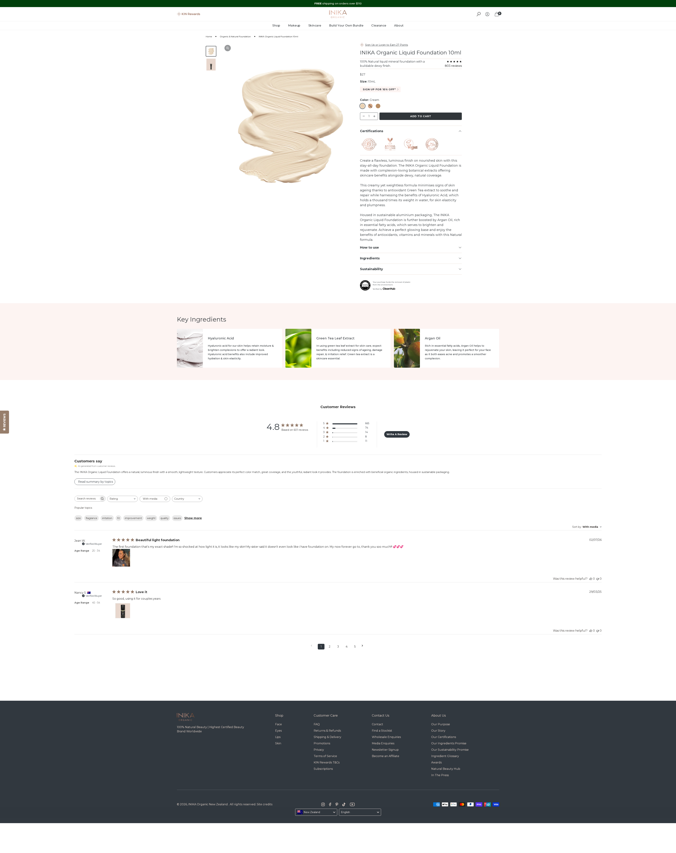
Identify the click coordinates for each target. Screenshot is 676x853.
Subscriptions (323, 768)
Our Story (438, 730)
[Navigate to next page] (363, 646)
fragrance (91, 518)
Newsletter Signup (385, 749)
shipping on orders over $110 (338, 3)
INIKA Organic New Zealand (208, 804)
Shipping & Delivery (327, 737)
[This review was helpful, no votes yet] (591, 578)
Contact (377, 724)
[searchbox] (87, 498)
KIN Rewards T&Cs (327, 762)
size (78, 518)
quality (164, 518)
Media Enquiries (383, 743)
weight (151, 518)
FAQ (317, 724)
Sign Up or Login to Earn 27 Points (386, 44)
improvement (133, 518)
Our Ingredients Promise (448, 743)
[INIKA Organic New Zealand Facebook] (330, 804)
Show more (193, 518)
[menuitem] (276, 25)
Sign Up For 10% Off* (379, 89)
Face (278, 724)
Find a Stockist (382, 730)
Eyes (278, 730)
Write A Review (397, 434)
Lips (277, 737)
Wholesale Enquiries (386, 737)
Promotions (322, 743)
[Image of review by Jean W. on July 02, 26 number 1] (121, 558)
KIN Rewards (191, 14)
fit (118, 518)
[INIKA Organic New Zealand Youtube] (352, 804)
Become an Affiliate (385, 756)
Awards (436, 762)
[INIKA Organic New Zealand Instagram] (323, 804)
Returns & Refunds (327, 730)
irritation (107, 518)
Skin (278, 743)
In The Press (440, 775)
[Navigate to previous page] (312, 646)
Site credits (264, 804)
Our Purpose (440, 724)
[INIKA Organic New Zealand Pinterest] (336, 804)
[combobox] (122, 499)
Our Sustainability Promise (450, 749)
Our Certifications (443, 737)
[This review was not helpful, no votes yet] (597, 578)
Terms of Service (325, 756)
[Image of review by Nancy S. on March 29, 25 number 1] (121, 610)
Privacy (319, 749)
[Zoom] (227, 48)
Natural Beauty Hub (445, 768)
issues (177, 518)
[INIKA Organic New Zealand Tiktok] (344, 804)
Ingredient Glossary (445, 756)
